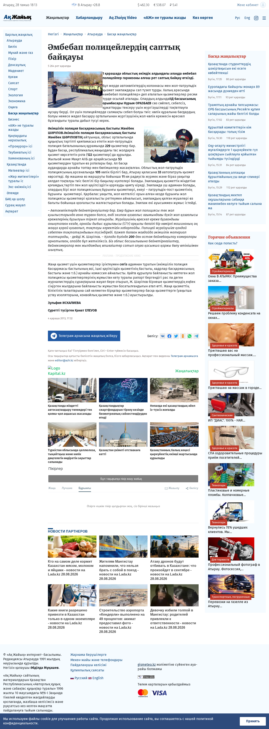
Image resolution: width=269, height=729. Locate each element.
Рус (237, 18)
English (97, 678)
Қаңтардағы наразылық (17, 138)
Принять (253, 721)
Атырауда (14, 41)
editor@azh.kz (64, 360)
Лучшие (67, 488)
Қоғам (13, 77)
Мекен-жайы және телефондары (96, 660)
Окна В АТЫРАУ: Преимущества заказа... (232, 276)
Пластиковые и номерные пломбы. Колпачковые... (228, 490)
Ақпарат (11, 211)
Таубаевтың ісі (19, 152)
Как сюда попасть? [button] (222, 243)
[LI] (147, 655)
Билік (12, 47)
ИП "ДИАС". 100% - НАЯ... (226, 418)
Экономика (16, 101)
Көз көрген (203, 17)
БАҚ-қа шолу (15, 199)
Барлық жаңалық (18, 35)
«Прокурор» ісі (20, 146)
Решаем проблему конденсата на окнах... (234, 313)
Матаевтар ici (18, 170)
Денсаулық (16, 65)
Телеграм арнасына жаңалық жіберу (88, 336)
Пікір (12, 59)
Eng (247, 18)
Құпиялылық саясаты (87, 670)
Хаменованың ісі (21, 158)
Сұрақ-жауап (15, 205)
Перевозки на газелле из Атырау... (229, 601)
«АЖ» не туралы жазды (165, 17)
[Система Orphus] (146, 677)
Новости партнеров (68, 531)
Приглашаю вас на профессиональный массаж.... (232, 350)
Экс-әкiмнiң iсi (19, 187)
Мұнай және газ (20, 53)
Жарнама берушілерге (88, 655)
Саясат (13, 83)
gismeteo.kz (147, 665)
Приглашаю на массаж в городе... (235, 385)
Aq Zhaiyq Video (123, 17)
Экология (15, 95)
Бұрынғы (85, 488)
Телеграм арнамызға (184, 356)
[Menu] (264, 18)
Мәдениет (16, 71)
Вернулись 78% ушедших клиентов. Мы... (228, 527)
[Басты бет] (17, 18)
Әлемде (13, 193)
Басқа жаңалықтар (23, 113)
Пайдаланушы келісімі (88, 665)
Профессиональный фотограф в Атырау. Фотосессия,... (234, 564)
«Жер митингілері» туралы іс (23, 179)
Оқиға (13, 107)
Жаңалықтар (57, 17)
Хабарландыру (89, 17)
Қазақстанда (16, 165)
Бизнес (13, 119)
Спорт (12, 89)
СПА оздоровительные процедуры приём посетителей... (235, 453)
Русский (81, 678)
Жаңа (51, 488)
